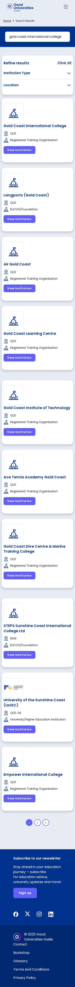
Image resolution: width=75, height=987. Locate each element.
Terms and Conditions (31, 969)
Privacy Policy (24, 977)
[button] (65, 7)
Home (7, 21)
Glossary (20, 961)
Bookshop (21, 952)
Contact (20, 944)
